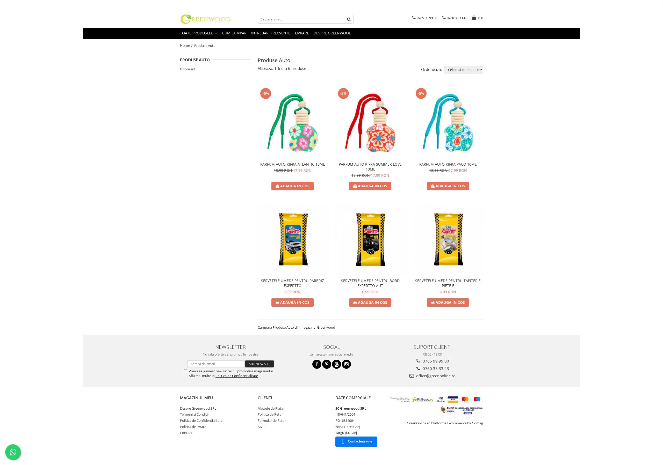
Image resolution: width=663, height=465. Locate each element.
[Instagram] (346, 364)
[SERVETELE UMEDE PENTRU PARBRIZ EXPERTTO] (292, 239)
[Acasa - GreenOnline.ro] (206, 19)
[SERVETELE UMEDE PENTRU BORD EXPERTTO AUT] (370, 239)
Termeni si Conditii (194, 414)
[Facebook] (316, 364)
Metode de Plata (270, 408)
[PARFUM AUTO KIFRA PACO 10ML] (448, 123)
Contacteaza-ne (360, 441)
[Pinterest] (326, 364)
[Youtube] (336, 364)
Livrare (302, 33)
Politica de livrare (193, 426)
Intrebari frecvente (270, 33)
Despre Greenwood (332, 33)
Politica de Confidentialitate (236, 375)
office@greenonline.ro (435, 375)
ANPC (262, 426)
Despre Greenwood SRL (198, 408)
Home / (186, 45)
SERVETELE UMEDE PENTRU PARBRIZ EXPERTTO (292, 283)
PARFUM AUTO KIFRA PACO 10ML (448, 164)
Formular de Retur (272, 420)
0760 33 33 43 (435, 368)
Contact (186, 432)
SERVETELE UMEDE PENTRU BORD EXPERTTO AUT (370, 283)
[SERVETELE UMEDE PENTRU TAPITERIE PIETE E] (448, 239)
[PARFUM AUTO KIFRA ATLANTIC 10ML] (292, 123)
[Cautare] (349, 19)
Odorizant (188, 69)
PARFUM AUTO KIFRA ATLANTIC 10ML (292, 164)
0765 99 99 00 (435, 361)
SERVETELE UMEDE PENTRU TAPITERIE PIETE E (448, 283)
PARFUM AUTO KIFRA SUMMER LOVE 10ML (370, 167)
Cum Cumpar (234, 33)
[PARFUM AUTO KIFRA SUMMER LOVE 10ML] (370, 123)
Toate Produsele (197, 33)
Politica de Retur (270, 414)
